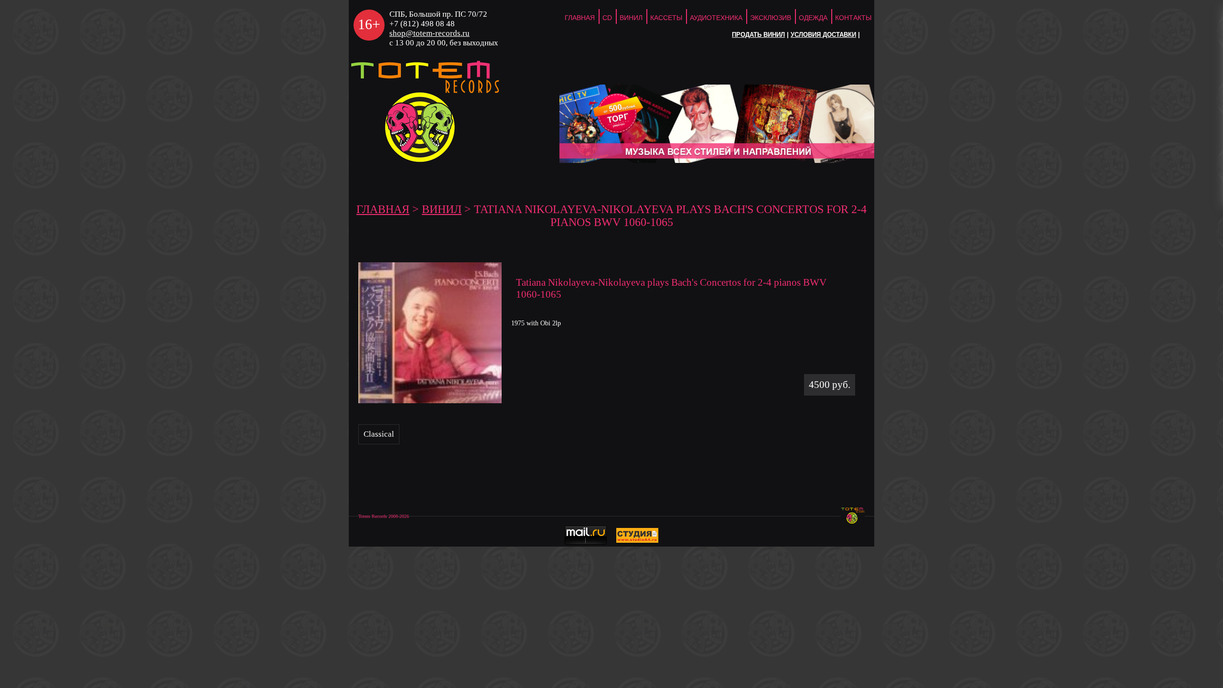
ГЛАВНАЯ (580, 18)
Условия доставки (823, 35)
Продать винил (758, 35)
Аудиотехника (716, 18)
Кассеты (666, 18)
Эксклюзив (770, 18)
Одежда (813, 18)
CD (607, 18)
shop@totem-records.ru (429, 33)
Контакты (853, 18)
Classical (379, 434)
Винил (631, 18)
